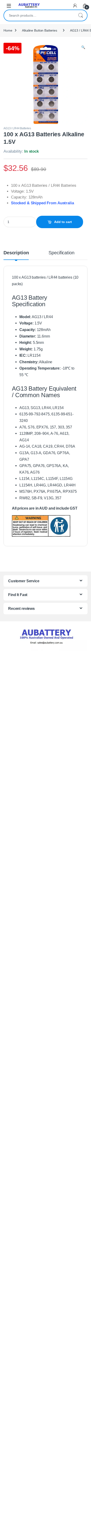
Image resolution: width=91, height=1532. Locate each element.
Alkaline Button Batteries (39, 30)
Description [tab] (16, 253)
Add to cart (63, 222)
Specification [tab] (61, 253)
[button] (83, 47)
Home (8, 30)
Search (80, 15)
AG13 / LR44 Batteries (17, 128)
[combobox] (39, 15)
